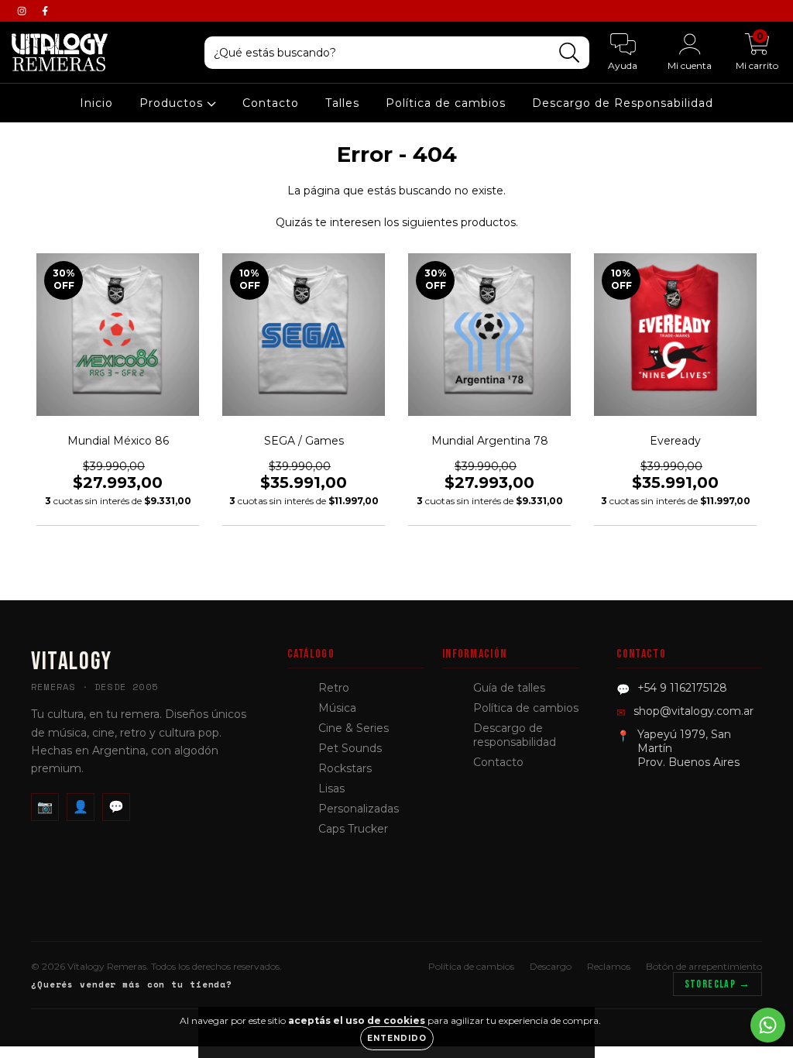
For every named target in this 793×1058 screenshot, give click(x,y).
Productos (173, 103)
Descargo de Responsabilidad (622, 103)
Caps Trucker (353, 829)
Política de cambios (446, 103)
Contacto (270, 103)
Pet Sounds (350, 748)
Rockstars (345, 768)
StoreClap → (717, 984)
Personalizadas (358, 809)
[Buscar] (569, 53)
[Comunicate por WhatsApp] (767, 1025)
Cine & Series (353, 728)
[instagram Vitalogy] (23, 11)
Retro (333, 688)
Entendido (397, 1038)
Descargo (551, 966)
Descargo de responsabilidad (514, 735)
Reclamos (608, 966)
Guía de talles (509, 688)
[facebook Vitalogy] (45, 11)
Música (337, 708)
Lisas (331, 788)
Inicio (96, 103)
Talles (342, 103)
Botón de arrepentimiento (704, 966)
